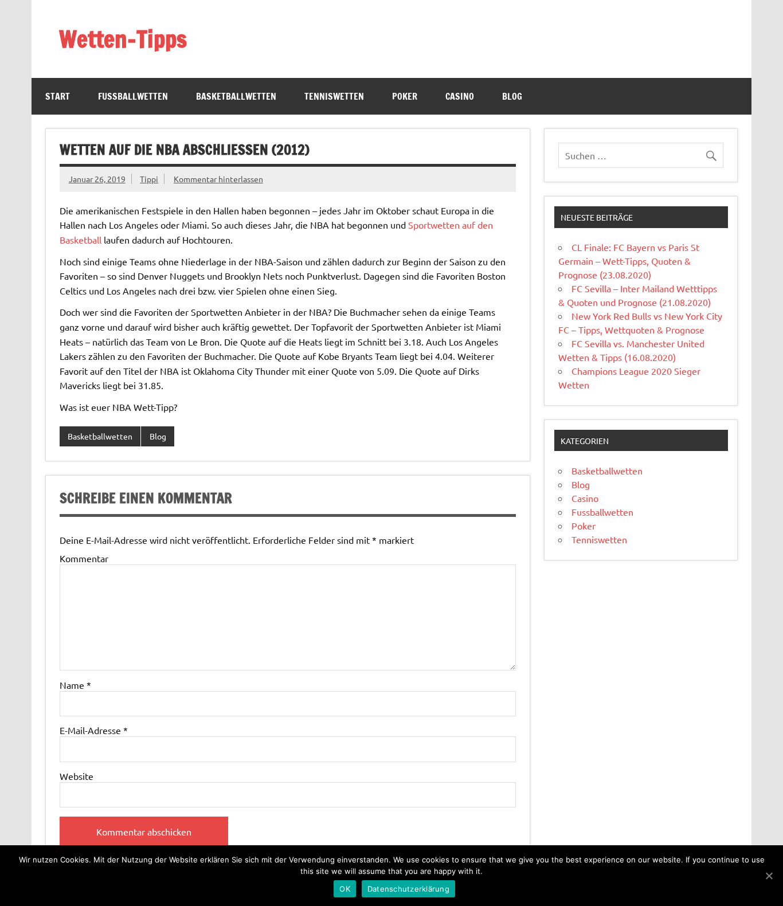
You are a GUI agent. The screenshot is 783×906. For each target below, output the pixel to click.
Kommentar (84, 558)
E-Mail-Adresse (94, 730)
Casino (459, 96)
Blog (512, 96)
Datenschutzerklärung (408, 888)
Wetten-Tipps (123, 38)
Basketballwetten (236, 96)
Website (76, 776)
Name (75, 684)
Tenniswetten (334, 96)
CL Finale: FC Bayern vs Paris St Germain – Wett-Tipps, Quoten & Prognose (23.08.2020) (628, 260)
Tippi (149, 179)
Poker (404, 96)
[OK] (768, 875)
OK (344, 888)
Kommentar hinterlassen (218, 179)
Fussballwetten (133, 96)
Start (57, 96)
